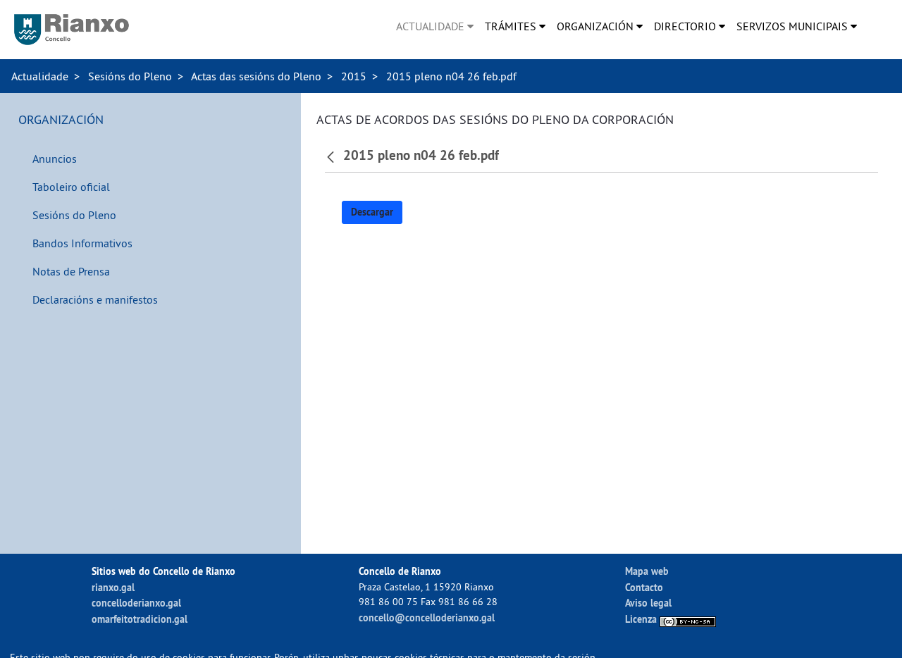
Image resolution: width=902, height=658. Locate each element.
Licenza (642, 619)
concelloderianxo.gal (136, 602)
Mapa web (647, 571)
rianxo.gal (113, 587)
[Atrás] (332, 155)
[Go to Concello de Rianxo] (71, 29)
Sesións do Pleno (130, 76)
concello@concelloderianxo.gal (427, 617)
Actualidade (39, 76)
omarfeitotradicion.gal (139, 619)
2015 (353, 76)
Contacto (644, 587)
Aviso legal (648, 602)
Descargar (372, 212)
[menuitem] (434, 26)
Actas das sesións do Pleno (256, 76)
